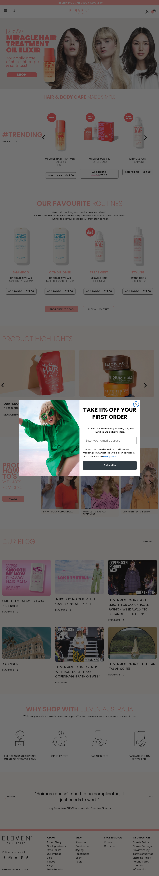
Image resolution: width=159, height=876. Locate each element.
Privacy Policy (109, 456)
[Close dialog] (136, 404)
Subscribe (110, 465)
